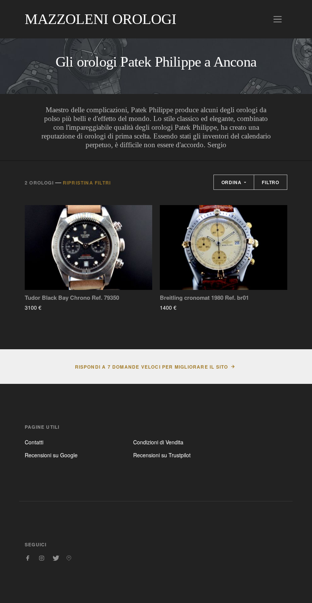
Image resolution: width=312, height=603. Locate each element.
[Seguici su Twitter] (55, 558)
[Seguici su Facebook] (28, 558)
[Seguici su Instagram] (41, 558)
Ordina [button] (232, 182)
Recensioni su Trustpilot (162, 455)
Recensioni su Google (51, 455)
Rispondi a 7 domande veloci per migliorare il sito (151, 366)
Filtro (270, 182)
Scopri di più (64, 307)
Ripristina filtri (87, 182)
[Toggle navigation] (277, 19)
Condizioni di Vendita (158, 442)
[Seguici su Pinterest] (69, 558)
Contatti (34, 442)
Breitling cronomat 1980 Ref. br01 (204, 298)
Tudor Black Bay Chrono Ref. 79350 (72, 298)
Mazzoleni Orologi (101, 19)
